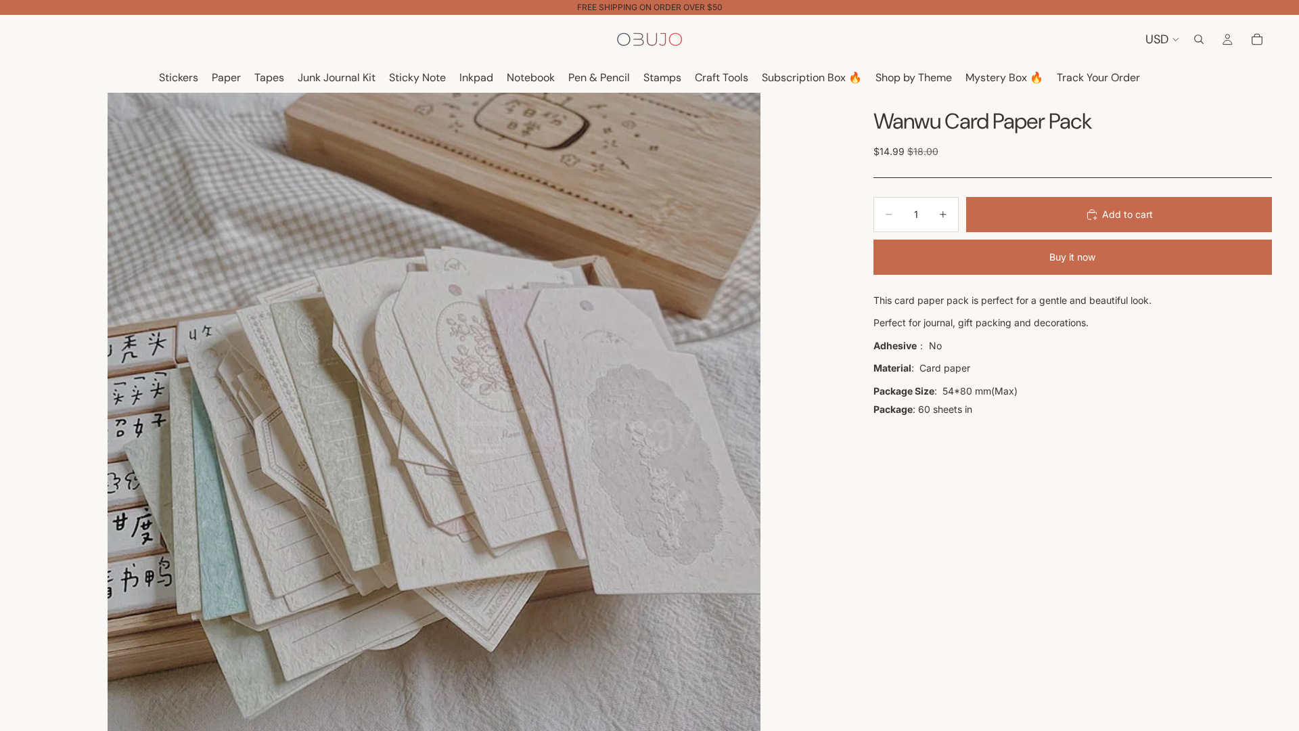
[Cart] (1257, 39)
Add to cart (1127, 214)
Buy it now (1072, 257)
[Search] (1199, 39)
